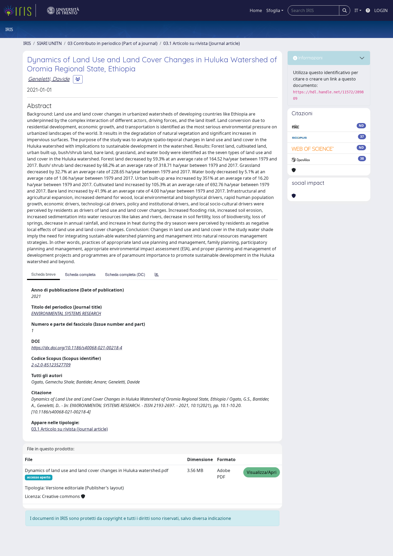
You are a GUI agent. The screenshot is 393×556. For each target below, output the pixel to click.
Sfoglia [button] (273, 10)
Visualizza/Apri (261, 472)
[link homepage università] (63, 10)
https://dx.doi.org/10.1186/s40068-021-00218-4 (76, 348)
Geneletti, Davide (49, 78)
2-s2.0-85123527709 (51, 365)
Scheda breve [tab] (43, 274)
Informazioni (309, 57)
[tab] (156, 274)
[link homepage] (19, 10)
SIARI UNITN (49, 43)
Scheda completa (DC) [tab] (125, 274)
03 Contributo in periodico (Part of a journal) (112, 43)
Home (256, 10)
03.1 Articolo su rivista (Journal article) (201, 43)
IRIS (27, 43)
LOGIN (381, 10)
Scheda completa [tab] (80, 274)
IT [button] (356, 10)
